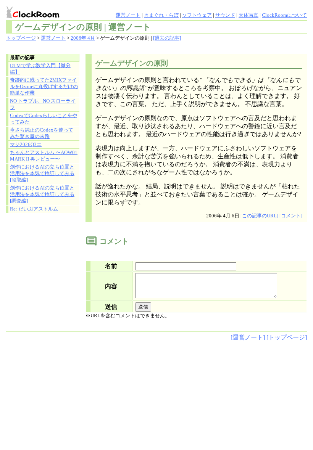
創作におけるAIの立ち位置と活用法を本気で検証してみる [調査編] (42, 194)
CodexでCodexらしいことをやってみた (43, 119)
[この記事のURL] (259, 216)
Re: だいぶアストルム (34, 209)
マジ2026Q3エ (26, 144)
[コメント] (290, 216)
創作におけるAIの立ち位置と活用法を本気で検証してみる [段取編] (42, 173)
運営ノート (128, 15)
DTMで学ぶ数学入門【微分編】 (40, 69)
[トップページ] (286, 337)
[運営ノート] (248, 337)
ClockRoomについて (284, 15)
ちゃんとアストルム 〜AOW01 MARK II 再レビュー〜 (43, 156)
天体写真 (248, 15)
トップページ (21, 38)
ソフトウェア (197, 15)
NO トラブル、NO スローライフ (43, 104)
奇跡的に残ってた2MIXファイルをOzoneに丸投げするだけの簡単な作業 (44, 86)
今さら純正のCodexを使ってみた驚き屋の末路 (41, 133)
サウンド (225, 15)
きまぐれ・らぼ (161, 15)
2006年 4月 (83, 38)
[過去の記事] (167, 38)
